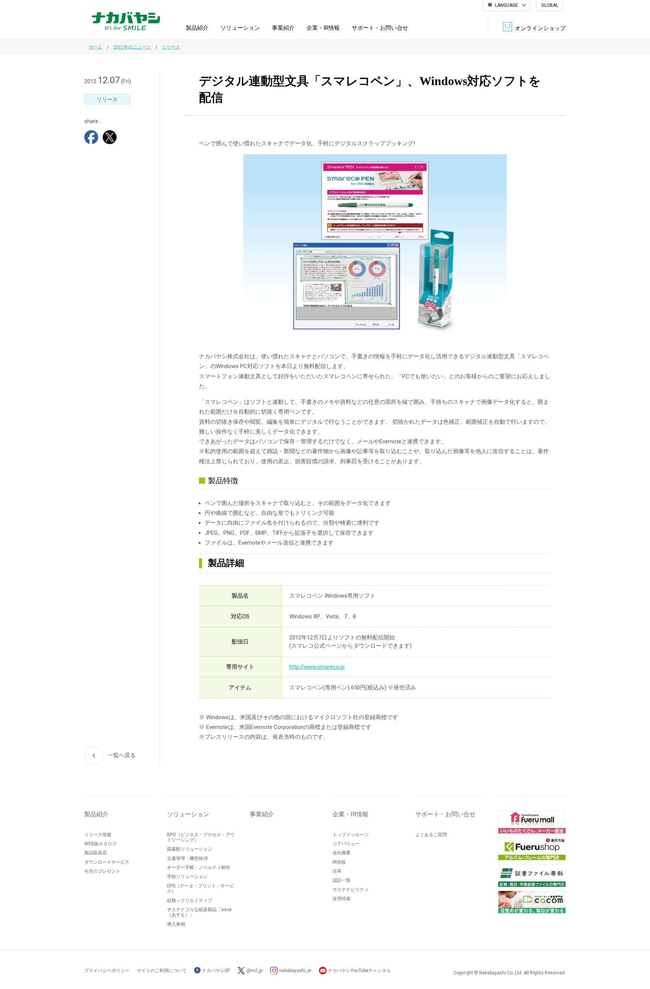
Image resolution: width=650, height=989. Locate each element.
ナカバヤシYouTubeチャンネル (359, 970)
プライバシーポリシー (106, 970)
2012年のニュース (132, 47)
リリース (171, 47)
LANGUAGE (506, 5)
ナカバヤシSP (215, 970)
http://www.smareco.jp (317, 666)
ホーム (95, 47)
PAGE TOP (637, 953)
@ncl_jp (254, 970)
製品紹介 (197, 27)
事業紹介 (283, 27)
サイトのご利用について (162, 970)
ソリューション (240, 27)
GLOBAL (549, 5)
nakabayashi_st (295, 970)
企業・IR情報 (323, 27)
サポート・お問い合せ (380, 27)
